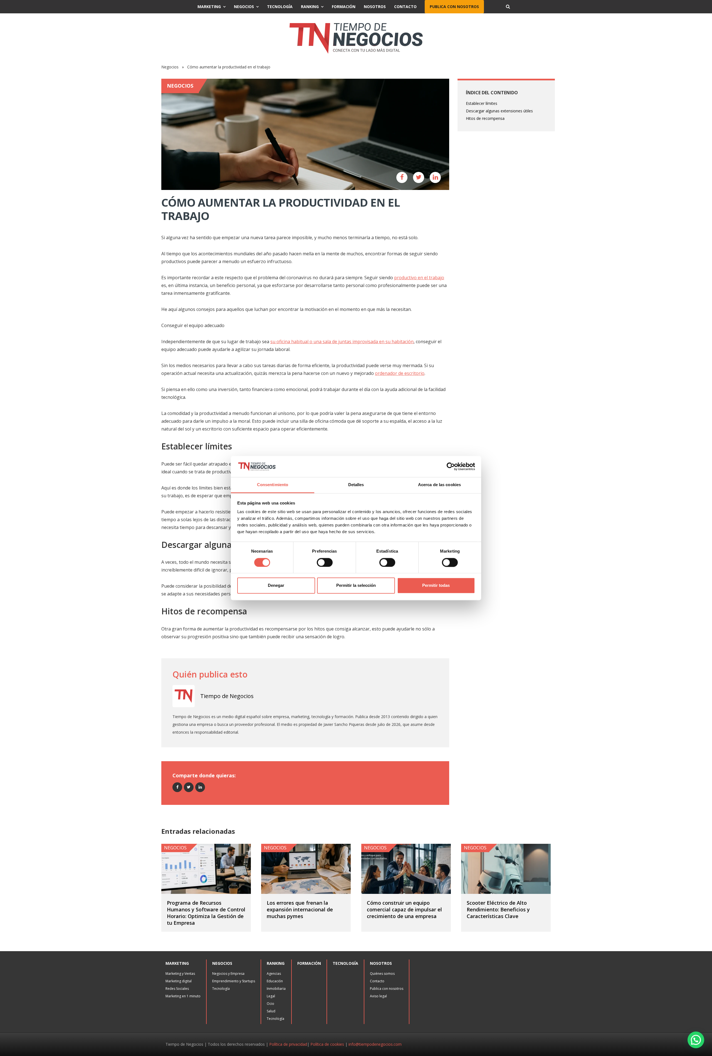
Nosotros (375, 6)
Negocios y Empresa (228, 973)
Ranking (310, 6)
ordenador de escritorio (399, 373)
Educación (275, 981)
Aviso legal (378, 996)
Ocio (270, 1003)
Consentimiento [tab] (272, 485)
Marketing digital (178, 981)
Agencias (274, 973)
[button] (696, 1040)
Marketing (209, 6)
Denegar (276, 585)
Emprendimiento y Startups (233, 981)
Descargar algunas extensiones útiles (499, 110)
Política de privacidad (288, 1044)
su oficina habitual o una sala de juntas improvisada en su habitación (342, 341)
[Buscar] (508, 6)
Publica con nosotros (454, 6)
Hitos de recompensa (485, 118)
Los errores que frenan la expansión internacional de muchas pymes (300, 909)
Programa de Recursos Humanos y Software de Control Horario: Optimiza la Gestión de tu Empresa (206, 912)
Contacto (405, 6)
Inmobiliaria (276, 988)
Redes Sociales (177, 988)
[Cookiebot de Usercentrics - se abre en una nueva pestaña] (450, 466)
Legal (271, 996)
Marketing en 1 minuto (183, 996)
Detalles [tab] (356, 485)
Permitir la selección (356, 585)
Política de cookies (327, 1044)
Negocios (244, 6)
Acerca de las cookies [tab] (439, 485)
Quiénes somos (382, 973)
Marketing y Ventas (180, 973)
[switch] (325, 562)
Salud (271, 1011)
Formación (343, 6)
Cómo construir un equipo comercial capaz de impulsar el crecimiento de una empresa (404, 909)
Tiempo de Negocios (227, 696)
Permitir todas (436, 585)
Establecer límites (481, 103)
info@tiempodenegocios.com (375, 1044)
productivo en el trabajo (419, 277)
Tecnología (280, 6)
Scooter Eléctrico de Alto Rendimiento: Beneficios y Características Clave (498, 909)
